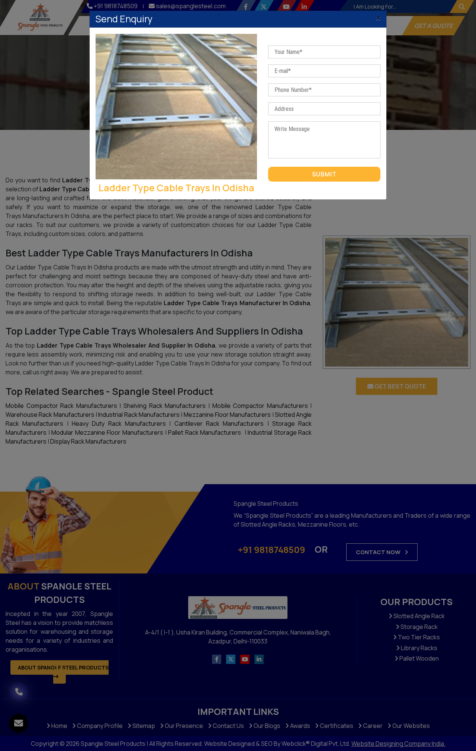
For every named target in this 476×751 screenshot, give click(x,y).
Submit (324, 174)
